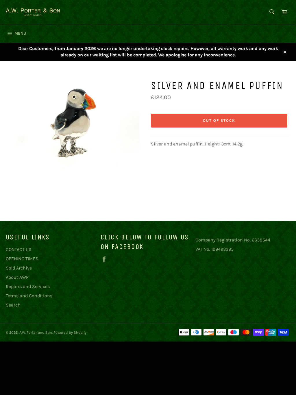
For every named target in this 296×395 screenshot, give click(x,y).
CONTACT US (19, 249)
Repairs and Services (28, 286)
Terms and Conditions (29, 295)
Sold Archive (19, 268)
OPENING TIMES (22, 258)
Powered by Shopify (69, 332)
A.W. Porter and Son (35, 332)
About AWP (17, 277)
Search (13, 305)
